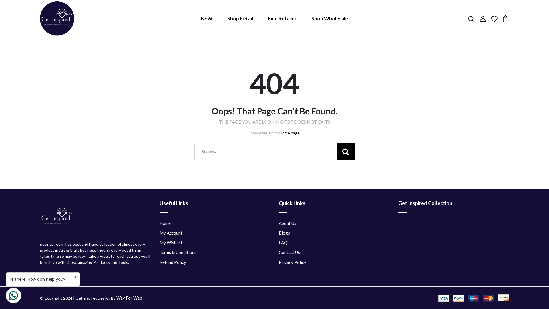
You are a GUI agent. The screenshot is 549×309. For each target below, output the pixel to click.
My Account (171, 232)
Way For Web (129, 297)
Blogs (284, 232)
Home (165, 223)
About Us (287, 223)
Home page (289, 132)
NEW (206, 18)
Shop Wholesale (329, 18)
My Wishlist (171, 242)
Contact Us (289, 252)
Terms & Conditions (178, 252)
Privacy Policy (292, 262)
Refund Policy (173, 262)
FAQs (284, 242)
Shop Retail (240, 18)
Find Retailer (282, 18)
